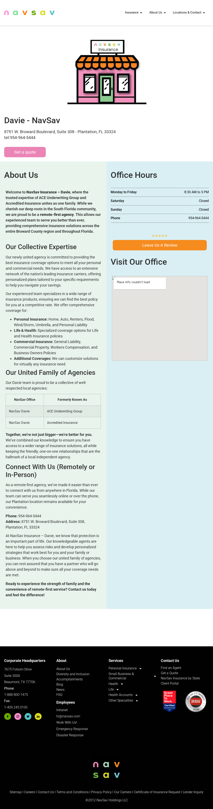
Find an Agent (171, 668)
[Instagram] (17, 716)
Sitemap (16, 792)
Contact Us (46, 792)
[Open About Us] (164, 12)
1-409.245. (12, 707)
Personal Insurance (123, 668)
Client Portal (170, 683)
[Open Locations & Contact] (204, 12)
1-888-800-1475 (16, 695)
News (60, 690)
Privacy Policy (101, 792)
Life (111, 689)
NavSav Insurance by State (180, 678)
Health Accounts (121, 695)
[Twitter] (28, 716)
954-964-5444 (29, 516)
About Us (63, 669)
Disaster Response (69, 735)
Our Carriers (122, 792)
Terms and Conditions (72, 792)
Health (113, 684)
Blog (59, 684)
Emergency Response (72, 729)
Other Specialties (121, 700)
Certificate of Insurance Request (157, 792)
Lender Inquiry (193, 792)
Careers (30, 792)
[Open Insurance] (141, 12)
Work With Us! (66, 722)
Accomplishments (69, 679)
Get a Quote (169, 673)
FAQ (59, 695)
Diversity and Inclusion (72, 674)
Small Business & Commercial (121, 676)
